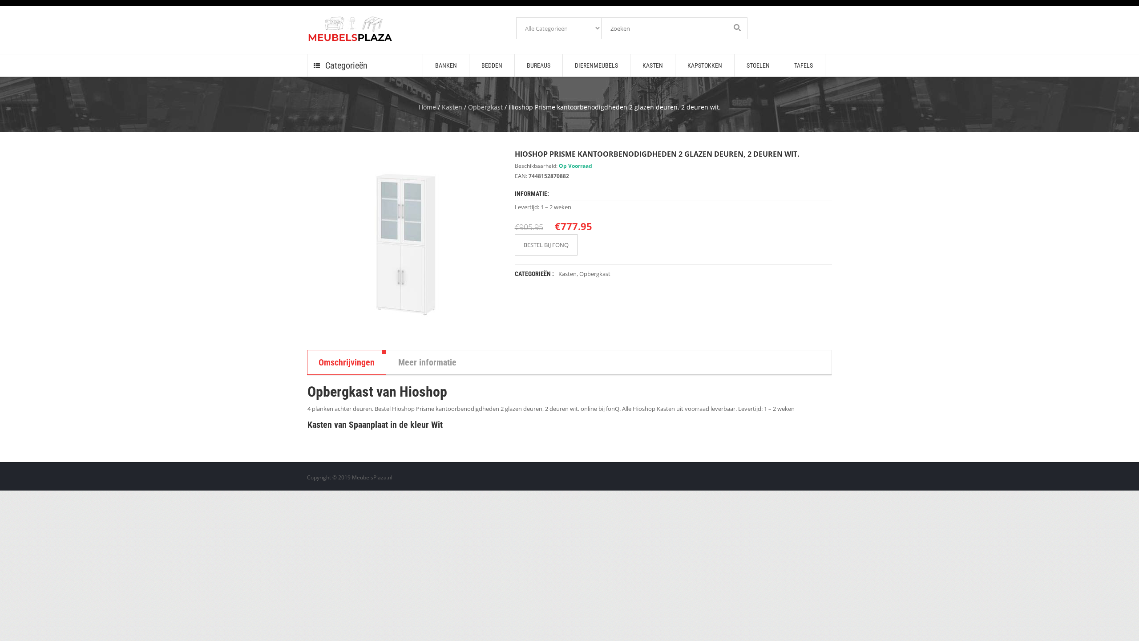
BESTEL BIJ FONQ (546, 245)
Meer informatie (427, 362)
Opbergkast (485, 107)
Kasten (452, 107)
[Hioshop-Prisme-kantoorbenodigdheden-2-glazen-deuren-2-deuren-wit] (404, 243)
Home (427, 107)
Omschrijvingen (347, 362)
